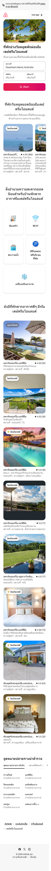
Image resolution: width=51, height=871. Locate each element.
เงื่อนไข (33, 857)
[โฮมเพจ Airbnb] (5, 14)
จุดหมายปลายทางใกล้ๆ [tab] (14, 765)
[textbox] (14, 77)
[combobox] (24, 67)
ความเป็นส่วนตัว (20, 857)
